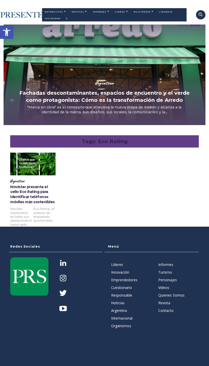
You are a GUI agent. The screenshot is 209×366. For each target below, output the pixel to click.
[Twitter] (63, 293)
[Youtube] (63, 309)
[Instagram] (63, 278)
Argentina (104, 83)
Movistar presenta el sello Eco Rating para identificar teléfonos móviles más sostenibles (32, 194)
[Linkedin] (63, 263)
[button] (6, 32)
